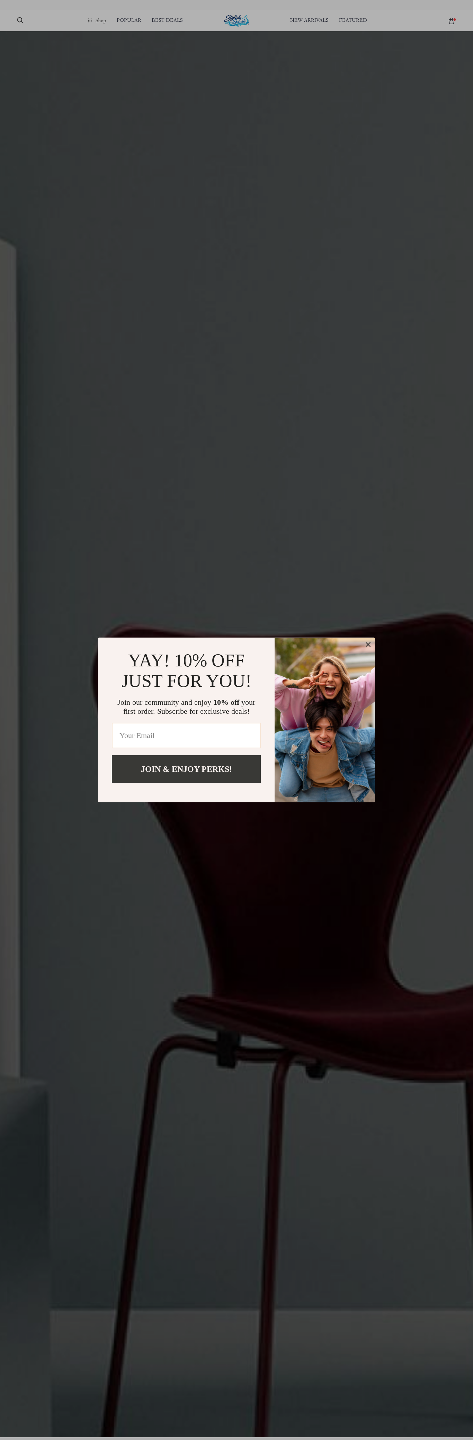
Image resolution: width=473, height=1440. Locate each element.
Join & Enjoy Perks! (186, 769)
